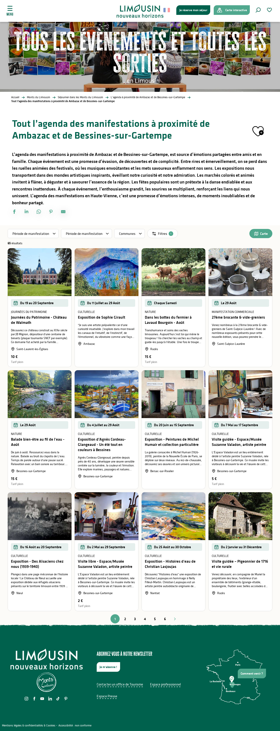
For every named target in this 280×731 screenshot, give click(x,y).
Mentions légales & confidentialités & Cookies (28, 725)
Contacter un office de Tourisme (120, 684)
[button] (258, 10)
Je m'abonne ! (108, 667)
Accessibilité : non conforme (74, 725)
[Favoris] (269, 10)
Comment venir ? (252, 673)
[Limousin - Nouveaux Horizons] (140, 11)
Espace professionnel (165, 684)
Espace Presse (107, 696)
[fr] (167, 10)
